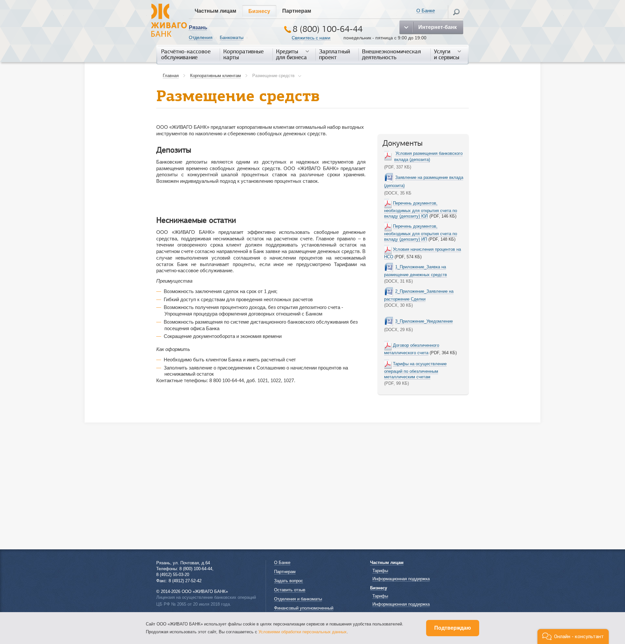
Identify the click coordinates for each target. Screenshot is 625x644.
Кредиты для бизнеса (291, 54)
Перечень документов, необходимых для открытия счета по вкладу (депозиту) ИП (420, 233)
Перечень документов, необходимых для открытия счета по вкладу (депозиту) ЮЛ (420, 210)
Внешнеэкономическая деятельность (391, 54)
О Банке (425, 10)
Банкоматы (231, 37)
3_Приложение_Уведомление (424, 321)
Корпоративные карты (243, 54)
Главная (171, 75)
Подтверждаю (452, 628)
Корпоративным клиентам (215, 75)
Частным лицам (215, 11)
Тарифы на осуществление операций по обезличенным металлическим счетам (415, 370)
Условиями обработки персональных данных (302, 631)
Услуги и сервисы (446, 54)
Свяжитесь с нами (311, 37)
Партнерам (296, 11)
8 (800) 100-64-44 (328, 29)
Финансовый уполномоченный (303, 608)
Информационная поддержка (401, 578)
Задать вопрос (288, 580)
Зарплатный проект (334, 54)
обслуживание (186, 54)
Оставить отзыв (289, 589)
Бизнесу (259, 11)
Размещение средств (273, 75)
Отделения (201, 37)
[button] (573, 636)
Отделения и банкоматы (298, 599)
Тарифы (380, 570)
